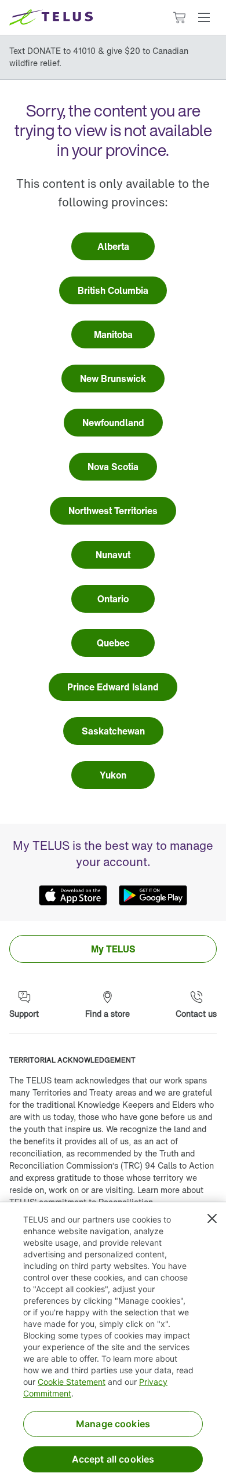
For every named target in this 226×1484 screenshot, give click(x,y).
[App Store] (73, 895)
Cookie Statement (71, 1382)
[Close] (212, 1218)
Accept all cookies (113, 1459)
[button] (204, 17)
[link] (113, 246)
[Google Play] (153, 895)
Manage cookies (113, 1424)
